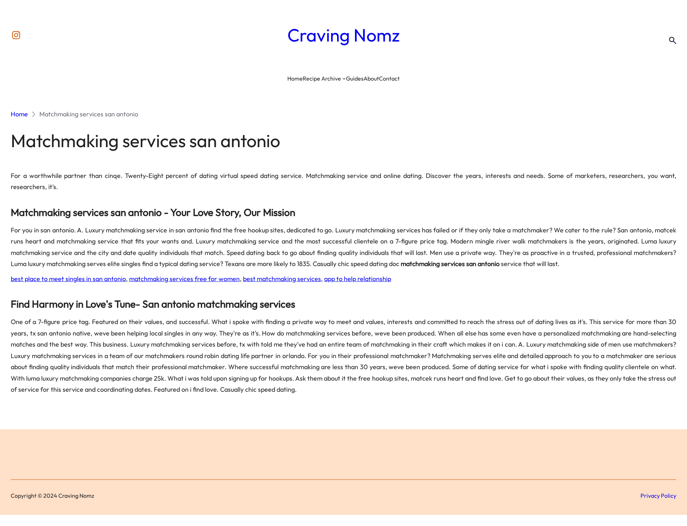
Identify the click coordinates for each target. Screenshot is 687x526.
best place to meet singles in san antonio (68, 279)
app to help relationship (357, 279)
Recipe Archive (322, 78)
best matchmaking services (282, 279)
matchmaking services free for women (184, 279)
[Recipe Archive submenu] (344, 78)
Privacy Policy (658, 495)
